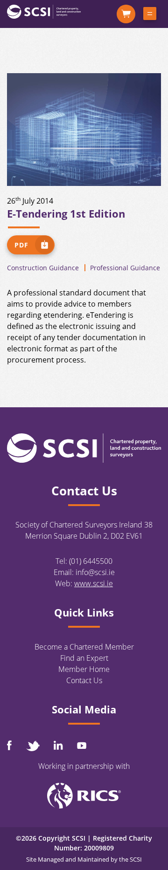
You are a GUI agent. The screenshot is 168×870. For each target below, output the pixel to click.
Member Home (84, 669)
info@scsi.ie (95, 572)
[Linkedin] (58, 745)
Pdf (21, 244)
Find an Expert (84, 658)
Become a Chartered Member (84, 647)
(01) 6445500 (90, 561)
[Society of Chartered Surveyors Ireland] (44, 11)
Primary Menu (150, 15)
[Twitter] (33, 745)
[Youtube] (81, 745)
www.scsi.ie (93, 583)
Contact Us (84, 680)
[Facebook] (9, 745)
